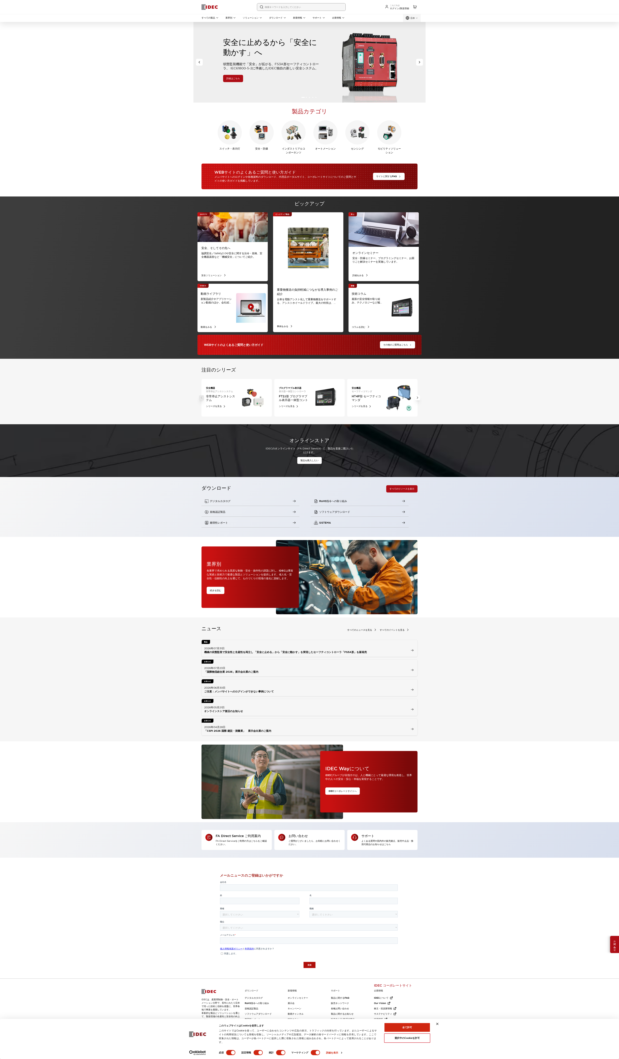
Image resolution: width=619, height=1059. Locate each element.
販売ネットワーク (340, 1003)
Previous (201, 397)
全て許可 (407, 1027)
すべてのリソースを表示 (401, 488)
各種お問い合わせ (340, 1008)
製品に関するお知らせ (342, 1013)
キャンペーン (294, 1008)
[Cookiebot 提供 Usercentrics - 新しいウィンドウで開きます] (197, 1052)
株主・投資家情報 (383, 1008)
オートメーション (325, 148)
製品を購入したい (309, 460)
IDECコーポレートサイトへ (343, 791)
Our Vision (380, 1003)
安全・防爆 (261, 148)
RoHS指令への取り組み (257, 1003)
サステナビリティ (383, 1013)
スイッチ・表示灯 (229, 148)
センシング (357, 148)
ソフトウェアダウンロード (258, 1013)
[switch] (258, 1052)
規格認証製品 (251, 1008)
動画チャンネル (296, 1013)
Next (417, 397)
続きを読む (215, 590)
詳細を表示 (332, 1052)
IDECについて (381, 997)
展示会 (291, 1003)
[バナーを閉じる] (437, 1024)
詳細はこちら (268, 73)
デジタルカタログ (254, 997)
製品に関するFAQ (340, 997)
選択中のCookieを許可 (407, 1038)
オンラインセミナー (298, 997)
